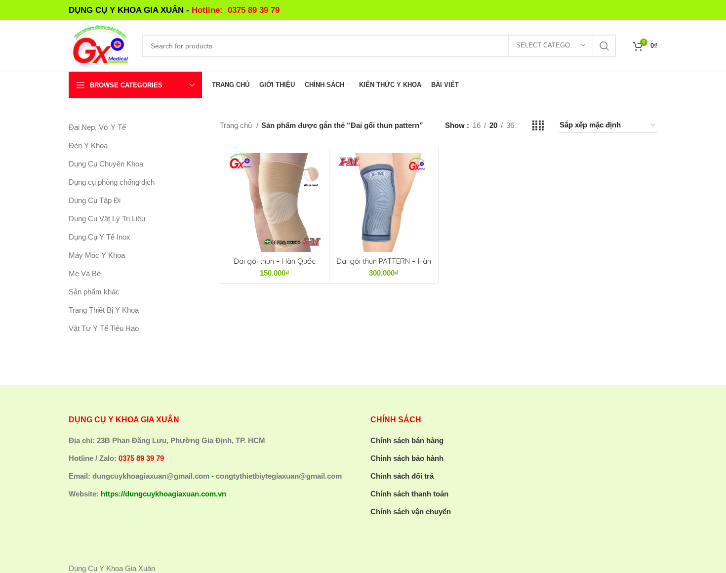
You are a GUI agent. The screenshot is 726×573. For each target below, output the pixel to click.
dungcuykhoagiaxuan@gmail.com (150, 476)
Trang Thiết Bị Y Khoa (104, 310)
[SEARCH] (604, 46)
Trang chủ (237, 125)
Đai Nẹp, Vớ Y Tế (97, 127)
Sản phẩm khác (94, 291)
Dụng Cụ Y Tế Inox (99, 237)
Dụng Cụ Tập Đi (95, 200)
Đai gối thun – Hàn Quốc (275, 261)
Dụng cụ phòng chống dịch (112, 182)
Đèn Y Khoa (88, 145)
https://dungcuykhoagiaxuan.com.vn (163, 494)
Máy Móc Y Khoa (97, 255)
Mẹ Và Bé (85, 273)
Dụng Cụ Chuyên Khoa (106, 164)
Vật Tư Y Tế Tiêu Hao (104, 328)
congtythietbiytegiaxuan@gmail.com (279, 476)
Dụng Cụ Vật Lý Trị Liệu (107, 218)
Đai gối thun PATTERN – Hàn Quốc (383, 265)
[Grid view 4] (538, 125)
